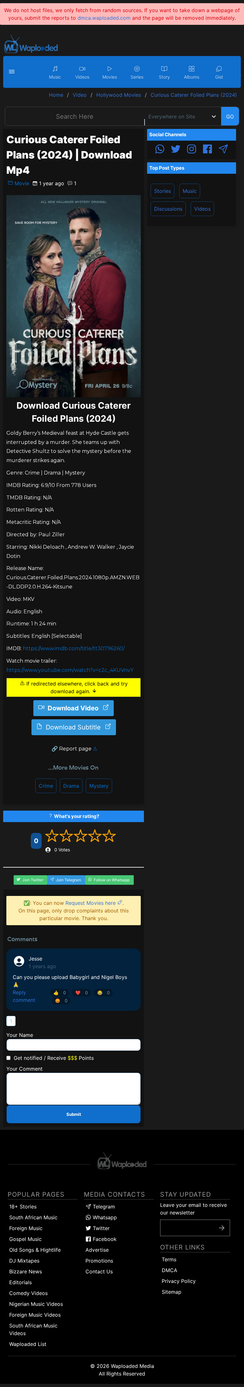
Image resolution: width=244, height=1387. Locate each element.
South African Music (33, 1217)
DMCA (169, 1270)
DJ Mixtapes (24, 1260)
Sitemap (171, 1292)
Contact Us (99, 1271)
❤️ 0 (81, 992)
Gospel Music (25, 1239)
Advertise (97, 1250)
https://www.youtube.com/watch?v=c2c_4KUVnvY (69, 670)
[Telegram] (223, 150)
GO (230, 116)
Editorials (20, 1282)
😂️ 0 (103, 992)
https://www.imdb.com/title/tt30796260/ (74, 648)
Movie (21, 183)
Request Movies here (91, 903)
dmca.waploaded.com (104, 18)
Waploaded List (27, 1344)
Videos (202, 209)
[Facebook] (207, 150)
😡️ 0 (61, 1000)
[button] (12, 72)
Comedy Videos (28, 1293)
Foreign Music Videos (35, 1315)
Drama (71, 786)
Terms (169, 1259)
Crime (46, 786)
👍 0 (59, 992)
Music (190, 191)
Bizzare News (25, 1271)
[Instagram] (191, 150)
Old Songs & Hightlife (35, 1250)
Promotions (99, 1260)
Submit (73, 1114)
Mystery (99, 786)
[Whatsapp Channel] (160, 150)
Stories (162, 191)
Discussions (168, 209)
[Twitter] (175, 150)
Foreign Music (26, 1228)
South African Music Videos (33, 1329)
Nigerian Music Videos (36, 1304)
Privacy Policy (179, 1281)
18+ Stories (23, 1206)
